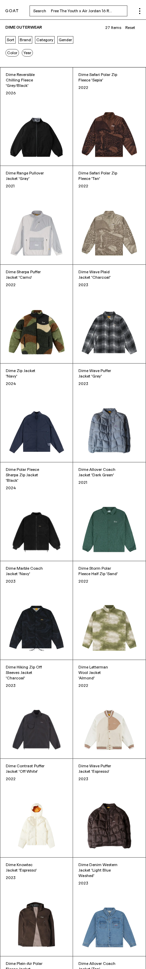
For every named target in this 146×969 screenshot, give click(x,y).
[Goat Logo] (11, 11)
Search (80, 10)
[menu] (139, 11)
